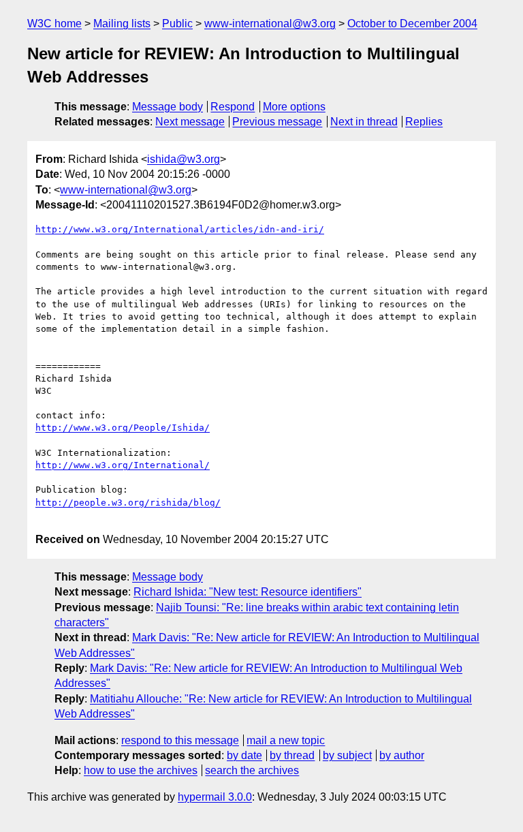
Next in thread (364, 121)
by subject (347, 755)
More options (294, 106)
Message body (167, 106)
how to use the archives (140, 770)
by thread (292, 755)
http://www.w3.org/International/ (122, 465)
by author (401, 755)
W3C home (54, 23)
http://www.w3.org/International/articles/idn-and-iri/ (179, 229)
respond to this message (180, 740)
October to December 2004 (412, 23)
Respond (232, 106)
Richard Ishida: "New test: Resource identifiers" (247, 592)
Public (177, 23)
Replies (424, 121)
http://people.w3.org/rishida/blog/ (128, 502)
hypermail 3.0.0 (215, 797)
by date (244, 755)
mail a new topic (286, 740)
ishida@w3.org (183, 159)
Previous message (277, 121)
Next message (190, 121)
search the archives (252, 770)
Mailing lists (121, 23)
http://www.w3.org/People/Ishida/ (122, 427)
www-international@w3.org (270, 23)
